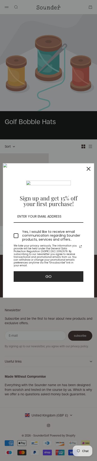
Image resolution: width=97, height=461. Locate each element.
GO (48, 276)
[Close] (88, 168)
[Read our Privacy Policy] (80, 246)
